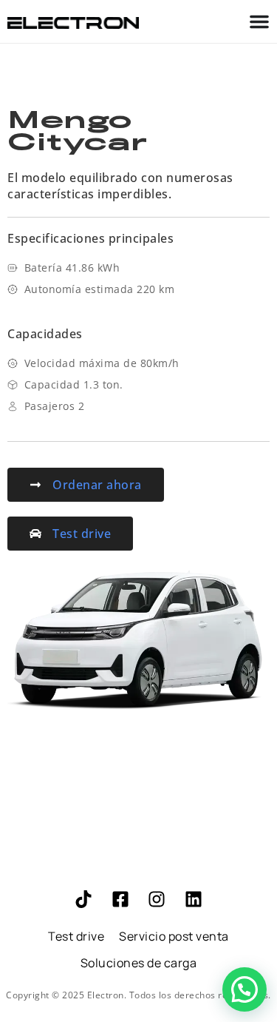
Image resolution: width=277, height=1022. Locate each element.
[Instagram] (156, 899)
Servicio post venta (174, 936)
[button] (244, 989)
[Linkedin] (193, 899)
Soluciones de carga (139, 963)
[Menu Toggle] (259, 21)
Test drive (76, 936)
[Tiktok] (83, 899)
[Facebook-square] (120, 899)
